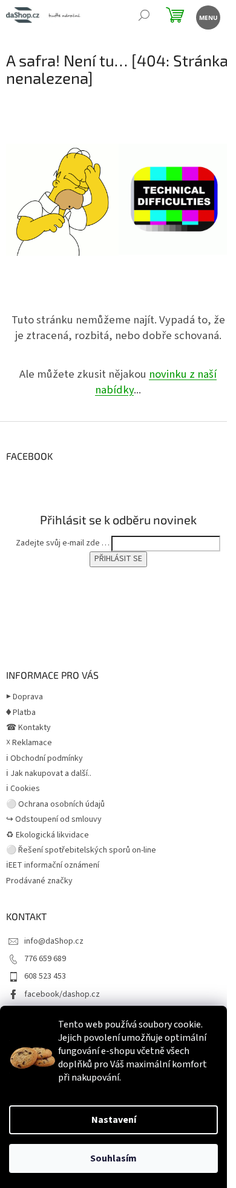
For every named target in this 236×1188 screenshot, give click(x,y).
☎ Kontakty (28, 728)
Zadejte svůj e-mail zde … (63, 543)
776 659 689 (45, 959)
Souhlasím (113, 1158)
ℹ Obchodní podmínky (44, 758)
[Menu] (207, 16)
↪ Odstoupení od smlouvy (54, 819)
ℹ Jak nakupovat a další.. (48, 773)
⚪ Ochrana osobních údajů (55, 804)
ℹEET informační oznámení (52, 865)
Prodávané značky (39, 881)
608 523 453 (45, 976)
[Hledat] (143, 16)
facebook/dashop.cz (62, 994)
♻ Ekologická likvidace (47, 835)
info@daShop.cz (54, 941)
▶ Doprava (24, 697)
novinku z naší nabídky (156, 382)
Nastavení (113, 1119)
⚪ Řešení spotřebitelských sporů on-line (81, 850)
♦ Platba (21, 713)
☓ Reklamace (29, 743)
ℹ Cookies (23, 789)
